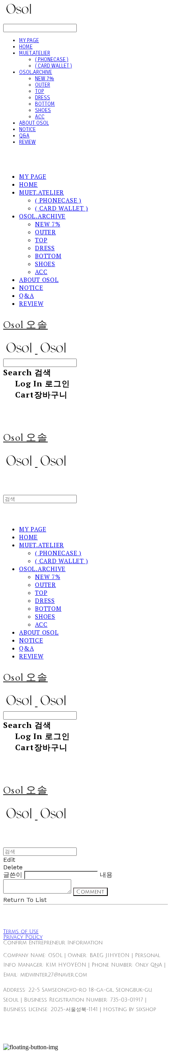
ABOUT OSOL (34, 123)
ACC (40, 117)
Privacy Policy (23, 937)
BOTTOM (45, 104)
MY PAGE (29, 40)
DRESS (42, 98)
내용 (106, 874)
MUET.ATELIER (34, 53)
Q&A (24, 136)
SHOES (43, 110)
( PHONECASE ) (51, 59)
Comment (90, 892)
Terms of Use (21, 931)
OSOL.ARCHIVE (35, 72)
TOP (39, 91)
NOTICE (27, 129)
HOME (26, 47)
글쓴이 (12, 874)
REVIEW (27, 142)
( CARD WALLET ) (53, 66)
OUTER (42, 85)
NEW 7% (44, 78)
